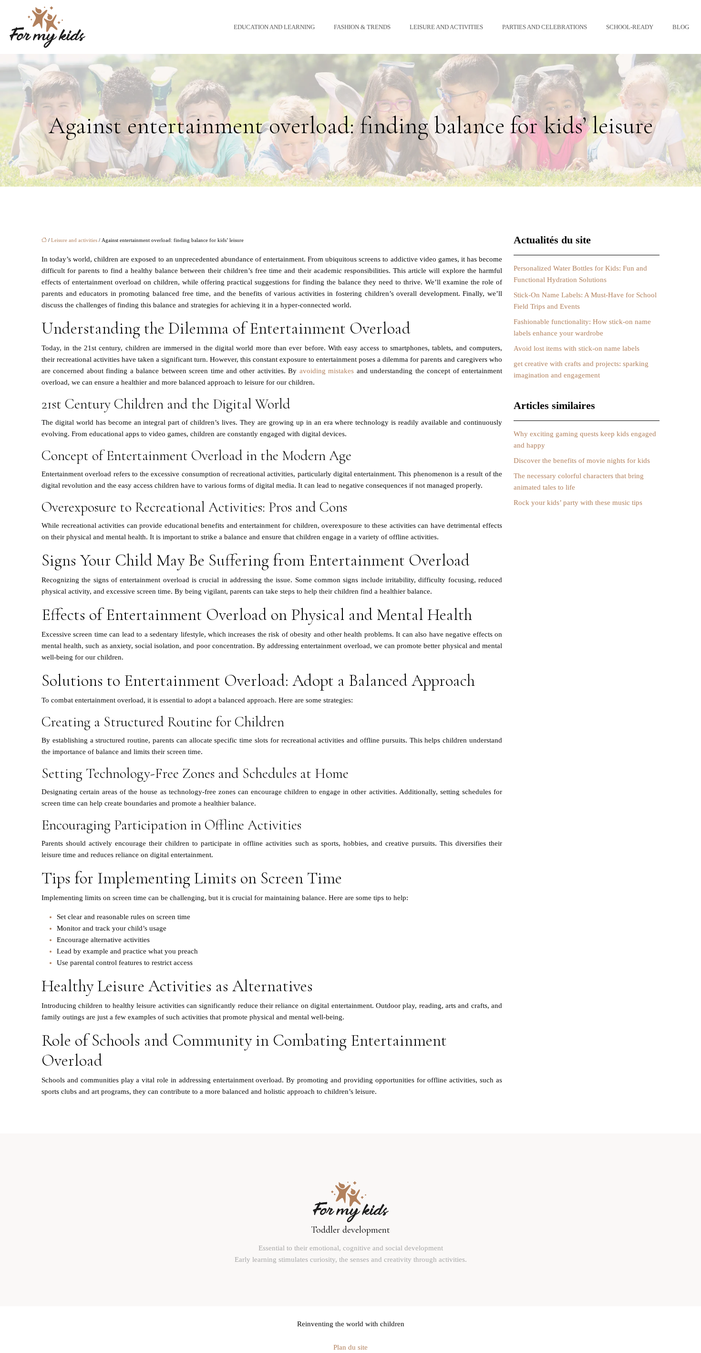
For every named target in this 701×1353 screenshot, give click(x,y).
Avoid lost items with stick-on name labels (576, 348)
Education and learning (274, 27)
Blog (680, 27)
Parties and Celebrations (544, 27)
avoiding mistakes (328, 371)
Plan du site (350, 1347)
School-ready (629, 27)
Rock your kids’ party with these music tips (578, 502)
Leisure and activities (446, 27)
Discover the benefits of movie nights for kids (582, 460)
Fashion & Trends (362, 27)
